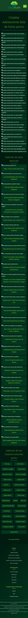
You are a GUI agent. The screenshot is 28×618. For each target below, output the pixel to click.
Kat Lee (23, 500)
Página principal (14, 552)
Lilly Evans (20, 464)
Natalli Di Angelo (8, 469)
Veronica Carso (7, 474)
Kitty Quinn (21, 469)
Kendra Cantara (19, 485)
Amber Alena (20, 490)
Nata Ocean (7, 479)
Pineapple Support (14, 596)
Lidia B (15, 500)
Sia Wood (7, 511)
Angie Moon (7, 495)
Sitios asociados (14, 563)
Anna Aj (6, 485)
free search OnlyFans (14, 539)
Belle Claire (6, 516)
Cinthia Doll (20, 479)
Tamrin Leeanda (21, 474)
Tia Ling (6, 464)
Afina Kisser (6, 500)
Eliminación (14, 574)
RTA (14, 593)
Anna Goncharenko (8, 506)
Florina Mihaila (20, 516)
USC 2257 (14, 577)
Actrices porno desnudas (14, 558)
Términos (14, 582)
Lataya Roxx (14, 532)
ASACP (14, 591)
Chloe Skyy (21, 495)
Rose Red (22, 527)
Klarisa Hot (7, 490)
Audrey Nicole (20, 511)
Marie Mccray (7, 521)
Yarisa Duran (22, 506)
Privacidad (14, 580)
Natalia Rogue (20, 521)
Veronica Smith (8, 527)
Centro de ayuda (14, 571)
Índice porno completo (14, 555)
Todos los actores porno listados (14, 560)
